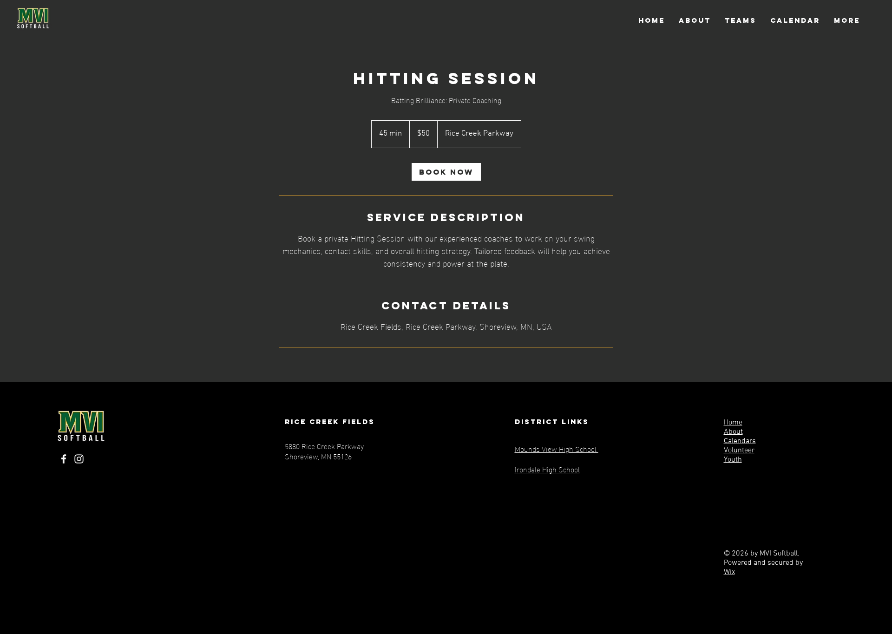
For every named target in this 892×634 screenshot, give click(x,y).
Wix (729, 572)
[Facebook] (64, 459)
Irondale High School (547, 469)
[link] (446, 172)
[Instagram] (79, 459)
